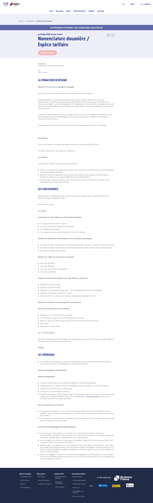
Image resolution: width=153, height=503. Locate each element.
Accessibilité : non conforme (78, 491)
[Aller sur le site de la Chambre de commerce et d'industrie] (103, 485)
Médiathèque (100, 11)
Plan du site (76, 487)
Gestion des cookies (79, 496)
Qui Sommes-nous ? (26, 476)
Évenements (30, 21)
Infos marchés (59, 11)
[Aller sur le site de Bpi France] (116, 486)
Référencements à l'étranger (60, 477)
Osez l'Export (41, 476)
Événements (91, 11)
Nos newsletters (25, 487)
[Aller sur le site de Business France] (123, 478)
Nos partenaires (60, 487)
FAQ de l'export (24, 480)
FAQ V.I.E (22, 484)
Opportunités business (80, 11)
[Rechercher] (123, 4)
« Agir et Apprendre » (93, 396)
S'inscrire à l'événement (47, 53)
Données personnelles (79, 480)
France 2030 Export (43, 480)
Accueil (51, 11)
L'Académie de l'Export (44, 484)
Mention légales (77, 476)
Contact (132, 4)
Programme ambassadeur (59, 482)
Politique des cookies (79, 484)
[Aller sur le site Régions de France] (129, 485)
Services (68, 11)
